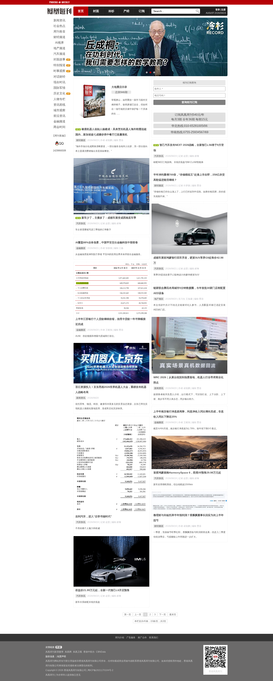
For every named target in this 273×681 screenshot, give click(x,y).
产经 (126, 11)
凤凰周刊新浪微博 (54, 652)
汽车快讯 (158, 156)
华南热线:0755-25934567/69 (189, 132)
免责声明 (61, 656)
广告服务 (130, 637)
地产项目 (158, 299)
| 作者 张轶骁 (106, 248)
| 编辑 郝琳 (193, 156)
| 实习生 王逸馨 (185, 299)
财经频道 (80, 140)
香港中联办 (89, 652)
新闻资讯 (158, 388)
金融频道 (80, 248)
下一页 (162, 614)
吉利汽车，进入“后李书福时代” (93, 516)
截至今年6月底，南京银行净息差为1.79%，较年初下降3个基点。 (185, 428)
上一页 (137, 614)
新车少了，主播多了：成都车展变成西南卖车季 (109, 217)
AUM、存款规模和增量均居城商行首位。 (95, 336)
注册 (223, 9)
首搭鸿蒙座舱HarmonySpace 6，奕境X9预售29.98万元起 (187, 472)
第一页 (127, 614)
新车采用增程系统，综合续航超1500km (173, 484)
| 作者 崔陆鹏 (106, 140)
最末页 (172, 614)
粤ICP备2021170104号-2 (100, 670)
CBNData (101, 652)
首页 (81, 11)
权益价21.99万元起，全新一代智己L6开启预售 (102, 590)
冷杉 (111, 11)
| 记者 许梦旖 (184, 185)
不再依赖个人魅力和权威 (87, 528)
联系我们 (153, 637)
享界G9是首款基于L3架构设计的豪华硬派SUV (176, 274)
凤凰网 (68, 652)
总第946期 (121, 92)
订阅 (142, 11)
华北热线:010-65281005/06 (189, 125)
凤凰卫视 (77, 652)
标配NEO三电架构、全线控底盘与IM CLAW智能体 (178, 162)
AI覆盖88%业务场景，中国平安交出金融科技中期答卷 (106, 242)
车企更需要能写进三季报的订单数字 (93, 229)
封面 (96, 11)
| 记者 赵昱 (182, 156)
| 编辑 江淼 (118, 248)
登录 (217, 9)
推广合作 (142, 637)
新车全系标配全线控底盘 (87, 602)
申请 (58, 647)
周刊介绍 (119, 637)
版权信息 (50, 656)
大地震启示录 (119, 86)
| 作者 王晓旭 (106, 330)
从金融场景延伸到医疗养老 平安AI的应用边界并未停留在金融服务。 (109, 254)
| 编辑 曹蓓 (118, 140)
